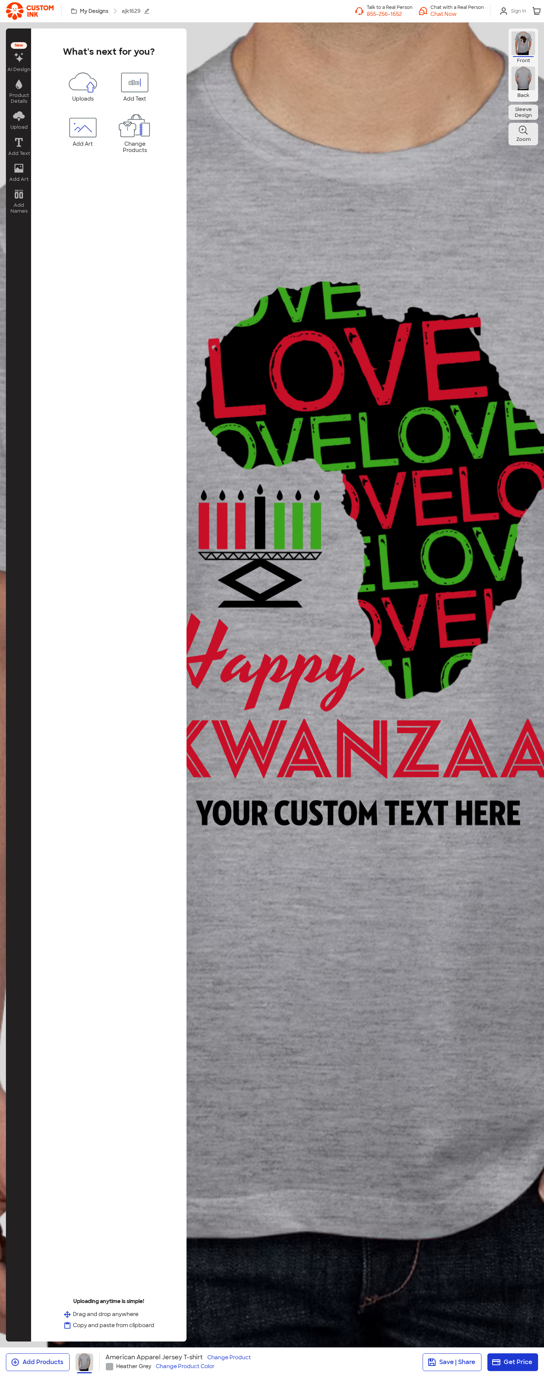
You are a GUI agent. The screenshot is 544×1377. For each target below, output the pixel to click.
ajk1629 (131, 11)
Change (229, 1357)
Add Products (43, 1362)
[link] (30, 11)
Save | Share (457, 1362)
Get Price (518, 1362)
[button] (457, 14)
